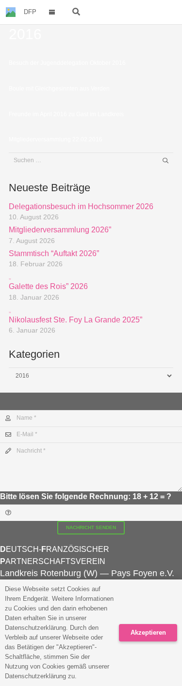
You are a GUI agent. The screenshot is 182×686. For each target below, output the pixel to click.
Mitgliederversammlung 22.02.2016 (55, 139)
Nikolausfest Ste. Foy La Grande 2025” (75, 315)
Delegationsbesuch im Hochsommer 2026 (81, 206)
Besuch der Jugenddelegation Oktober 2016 (67, 63)
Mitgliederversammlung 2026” (60, 230)
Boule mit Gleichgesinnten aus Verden (59, 88)
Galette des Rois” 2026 (48, 281)
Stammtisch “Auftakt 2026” (54, 253)
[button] (52, 12)
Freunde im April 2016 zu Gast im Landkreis (66, 114)
